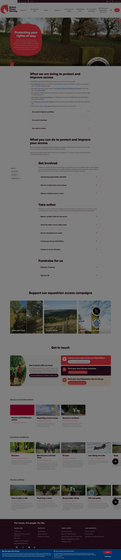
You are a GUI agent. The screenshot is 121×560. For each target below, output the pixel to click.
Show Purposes (108, 556)
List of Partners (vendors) (59, 558)
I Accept (107, 552)
